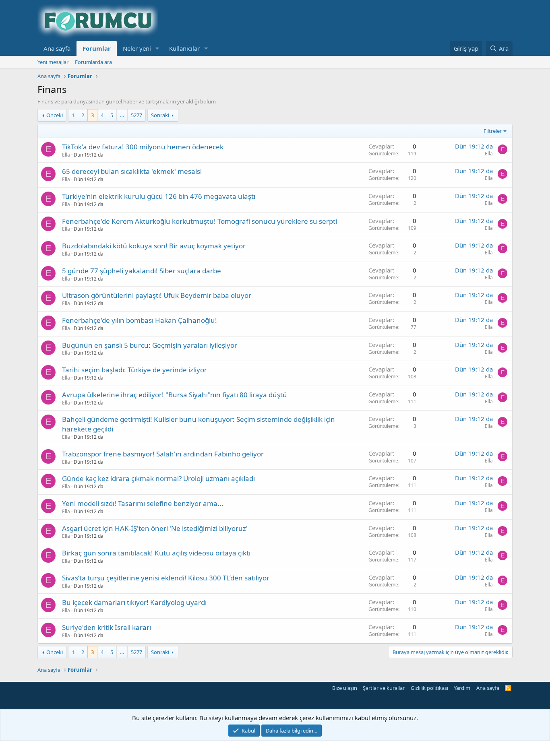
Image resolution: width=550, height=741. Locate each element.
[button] (157, 48)
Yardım (462, 687)
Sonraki (160, 115)
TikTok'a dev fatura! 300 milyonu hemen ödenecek (142, 146)
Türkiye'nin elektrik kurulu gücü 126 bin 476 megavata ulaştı (158, 196)
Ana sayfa (56, 48)
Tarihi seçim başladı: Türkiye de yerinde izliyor (134, 369)
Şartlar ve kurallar (384, 687)
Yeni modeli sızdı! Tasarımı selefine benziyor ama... (142, 503)
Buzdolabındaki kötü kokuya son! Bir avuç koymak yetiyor (154, 245)
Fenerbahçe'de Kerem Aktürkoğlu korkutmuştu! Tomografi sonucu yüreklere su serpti (199, 221)
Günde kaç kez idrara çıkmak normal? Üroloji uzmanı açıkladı (158, 478)
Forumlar (97, 48)
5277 (136, 115)
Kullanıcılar (184, 48)
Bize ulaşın (344, 687)
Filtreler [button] (493, 130)
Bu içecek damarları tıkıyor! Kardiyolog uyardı (134, 602)
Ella (66, 154)
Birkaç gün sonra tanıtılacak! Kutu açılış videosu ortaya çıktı (156, 552)
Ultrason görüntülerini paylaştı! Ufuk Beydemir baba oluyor (156, 295)
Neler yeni (137, 48)
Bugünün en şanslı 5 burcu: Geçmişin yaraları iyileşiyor (149, 345)
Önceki (54, 115)
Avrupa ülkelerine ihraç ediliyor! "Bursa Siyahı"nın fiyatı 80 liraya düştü (174, 394)
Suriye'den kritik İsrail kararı (106, 627)
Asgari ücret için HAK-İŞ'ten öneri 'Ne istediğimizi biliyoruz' (155, 528)
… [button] (122, 115)
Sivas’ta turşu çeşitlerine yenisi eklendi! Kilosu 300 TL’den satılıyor (165, 577)
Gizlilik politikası (429, 687)
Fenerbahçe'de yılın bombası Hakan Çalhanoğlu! (139, 320)
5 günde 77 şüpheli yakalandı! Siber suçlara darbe (141, 270)
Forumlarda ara (93, 62)
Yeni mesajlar (52, 62)
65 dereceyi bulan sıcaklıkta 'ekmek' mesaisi (132, 171)
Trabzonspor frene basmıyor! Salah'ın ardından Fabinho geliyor (163, 453)
